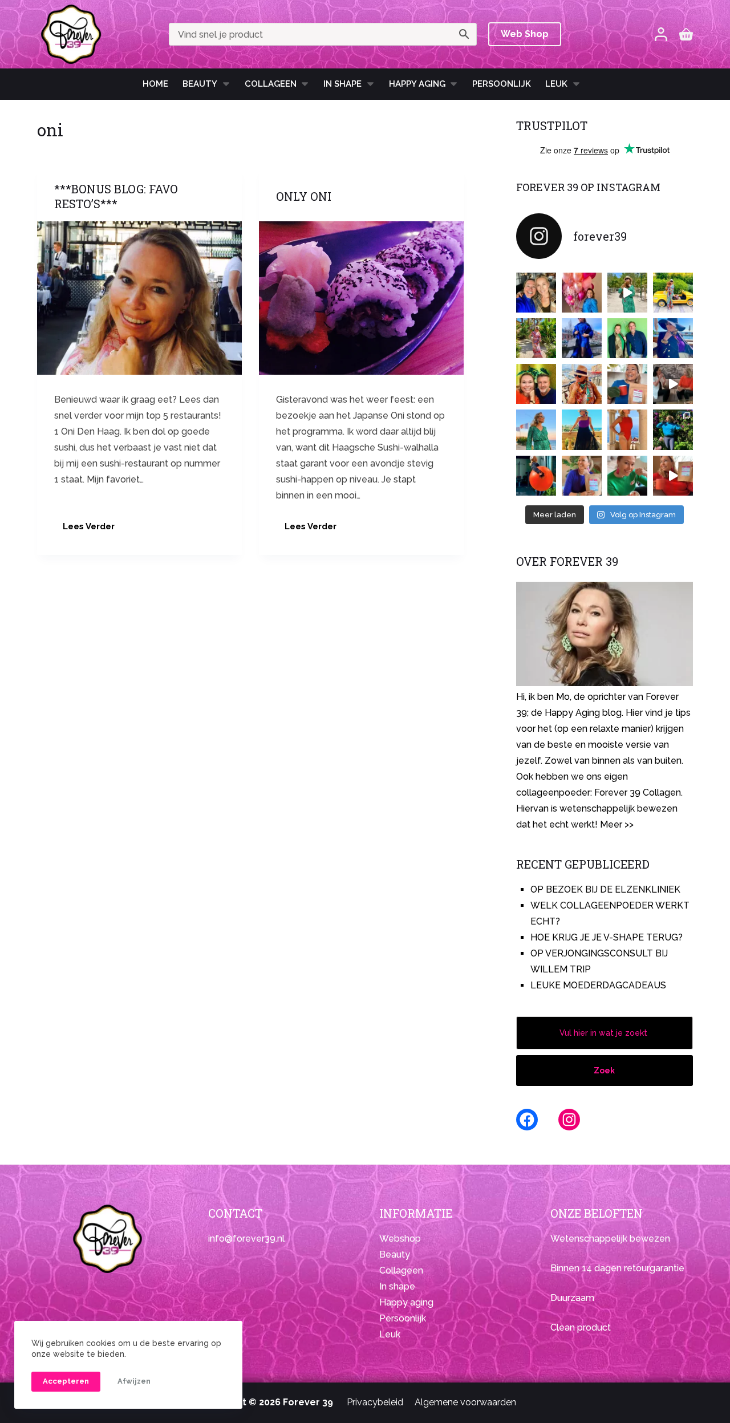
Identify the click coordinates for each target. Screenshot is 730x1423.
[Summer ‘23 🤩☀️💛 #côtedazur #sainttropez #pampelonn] (627, 293)
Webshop (400, 1238)
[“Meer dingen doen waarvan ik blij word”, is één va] (536, 338)
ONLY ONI (303, 196)
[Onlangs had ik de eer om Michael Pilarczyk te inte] (536, 384)
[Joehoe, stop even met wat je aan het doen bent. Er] (673, 384)
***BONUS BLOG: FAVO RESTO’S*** (116, 196)
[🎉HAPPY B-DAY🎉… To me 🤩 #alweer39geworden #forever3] (582, 293)
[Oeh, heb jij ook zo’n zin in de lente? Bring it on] (582, 338)
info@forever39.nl (246, 1238)
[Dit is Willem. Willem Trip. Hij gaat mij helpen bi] (627, 338)
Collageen (271, 84)
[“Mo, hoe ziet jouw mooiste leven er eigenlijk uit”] (582, 384)
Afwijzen (134, 1381)
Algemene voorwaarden (465, 1402)
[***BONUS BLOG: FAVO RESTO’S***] (139, 298)
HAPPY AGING (417, 84)
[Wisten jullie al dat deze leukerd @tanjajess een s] (536, 293)
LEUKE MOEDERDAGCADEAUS (598, 985)
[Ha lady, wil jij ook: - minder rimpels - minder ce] (582, 476)
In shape (342, 84)
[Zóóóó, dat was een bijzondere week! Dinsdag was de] (627, 476)
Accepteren (66, 1381)
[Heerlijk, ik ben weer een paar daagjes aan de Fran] (673, 338)
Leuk (556, 84)
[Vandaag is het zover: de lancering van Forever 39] (673, 476)
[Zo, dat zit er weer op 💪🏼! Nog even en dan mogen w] (536, 476)
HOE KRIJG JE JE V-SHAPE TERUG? (606, 937)
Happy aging (406, 1302)
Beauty (199, 84)
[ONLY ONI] (361, 298)
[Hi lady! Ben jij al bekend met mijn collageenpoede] (627, 384)
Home (155, 84)
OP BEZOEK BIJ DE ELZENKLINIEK (605, 889)
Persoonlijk (501, 84)
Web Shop (525, 34)
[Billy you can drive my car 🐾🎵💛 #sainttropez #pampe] (673, 293)
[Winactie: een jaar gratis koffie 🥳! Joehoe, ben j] (673, 429)
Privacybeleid (375, 1402)
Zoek (604, 1070)
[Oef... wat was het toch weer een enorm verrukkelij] (582, 429)
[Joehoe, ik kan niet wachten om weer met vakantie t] (627, 429)
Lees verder (93, 529)
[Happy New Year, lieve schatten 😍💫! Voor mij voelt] (536, 429)
